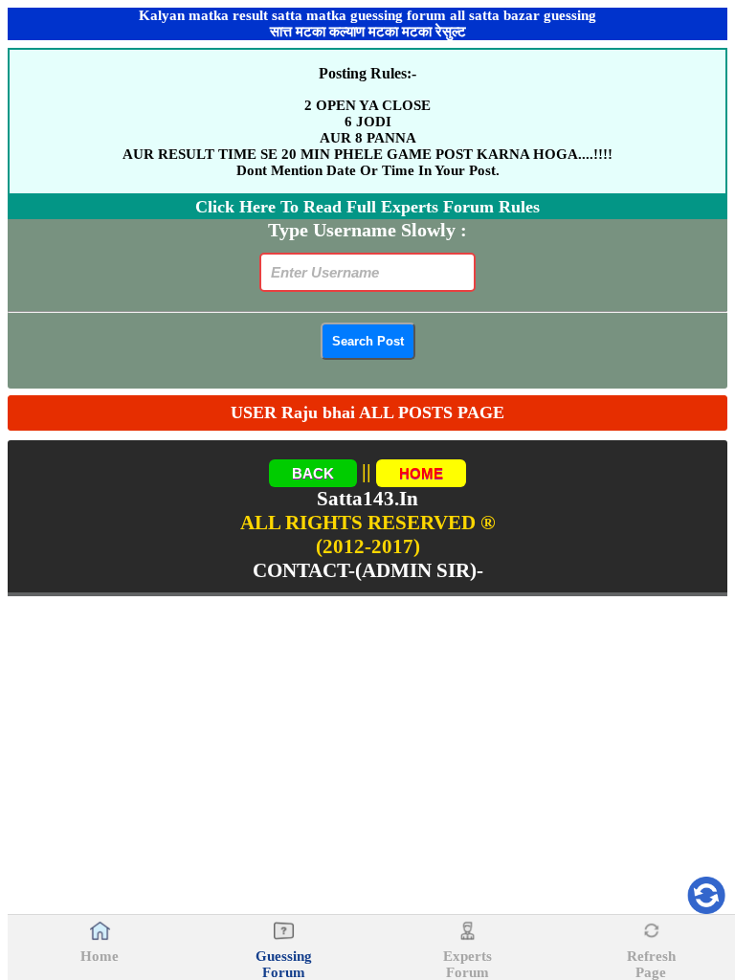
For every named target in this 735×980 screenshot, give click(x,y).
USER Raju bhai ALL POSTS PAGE (367, 412)
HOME (421, 473)
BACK (313, 473)
